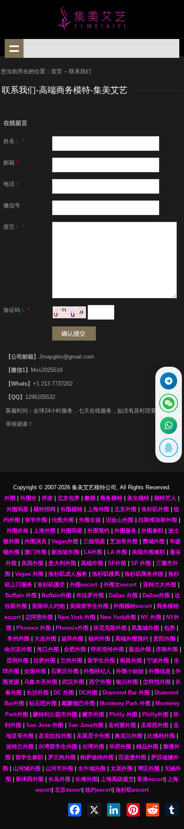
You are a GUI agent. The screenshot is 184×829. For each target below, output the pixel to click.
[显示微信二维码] (168, 403)
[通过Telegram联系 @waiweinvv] (168, 380)
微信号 (11, 206)
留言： (13, 227)
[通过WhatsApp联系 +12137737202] (168, 425)
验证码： (16, 310)
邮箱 (10, 163)
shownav (14, 48)
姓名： (13, 141)
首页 (56, 72)
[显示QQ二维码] (168, 447)
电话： (11, 184)
